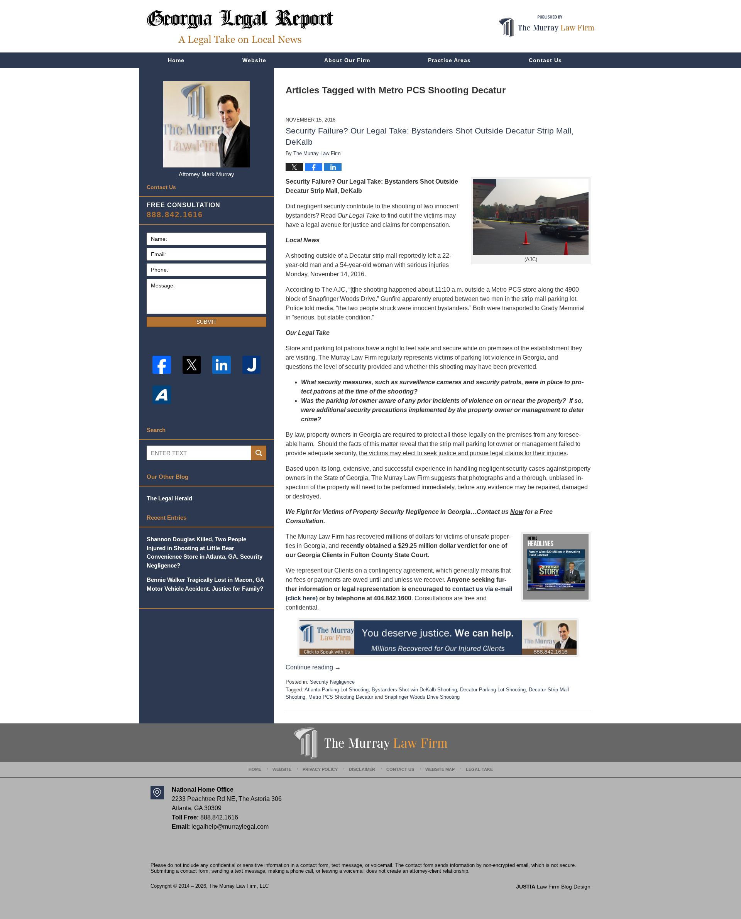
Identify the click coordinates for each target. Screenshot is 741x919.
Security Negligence (332, 682)
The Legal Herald (169, 498)
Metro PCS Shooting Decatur (340, 697)
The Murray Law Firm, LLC (239, 886)
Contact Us (545, 60)
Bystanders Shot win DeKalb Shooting (414, 690)
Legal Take (479, 769)
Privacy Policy (320, 769)
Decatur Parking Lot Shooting (493, 690)
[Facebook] (162, 365)
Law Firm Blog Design (553, 887)
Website (254, 60)
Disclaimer (362, 769)
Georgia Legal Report (240, 27)
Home (176, 60)
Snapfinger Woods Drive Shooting (422, 697)
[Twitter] (192, 365)
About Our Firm (347, 60)
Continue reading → (313, 667)
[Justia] (252, 365)
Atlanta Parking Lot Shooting (337, 690)
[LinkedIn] (221, 365)
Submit (206, 322)
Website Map (440, 769)
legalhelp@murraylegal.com (230, 826)
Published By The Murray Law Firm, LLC (546, 26)
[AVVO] (162, 394)
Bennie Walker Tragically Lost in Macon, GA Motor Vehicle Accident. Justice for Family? (205, 584)
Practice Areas (449, 60)
